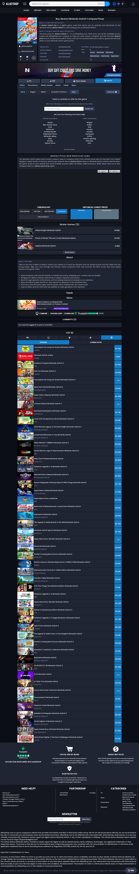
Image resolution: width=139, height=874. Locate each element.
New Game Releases (61, 309)
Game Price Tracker (129, 795)
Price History (33, 85)
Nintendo (104, 807)
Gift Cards (126, 799)
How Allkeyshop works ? (11, 795)
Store (23, 92)
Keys (74, 92)
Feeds (66, 85)
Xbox (102, 798)
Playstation (105, 802)
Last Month (61, 211)
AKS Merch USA (127, 808)
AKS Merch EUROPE (129, 810)
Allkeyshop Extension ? (10, 806)
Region (33, 92)
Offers (22, 85)
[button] (133, 3)
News (74, 85)
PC (90, 47)
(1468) (101, 313)
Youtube (92, 793)
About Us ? (6, 793)
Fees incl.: (111, 92)
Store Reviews (127, 803)
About (58, 85)
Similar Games (46, 85)
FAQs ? (4, 803)
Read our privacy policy (117, 870)
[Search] (107, 3)
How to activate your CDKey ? (13, 801)
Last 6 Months (49, 211)
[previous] (19, 42)
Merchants (63, 795)
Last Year (37, 211)
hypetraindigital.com (66, 50)
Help (132, 870)
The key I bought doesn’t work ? (13, 799)
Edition (43, 92)
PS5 (93, 47)
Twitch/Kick (64, 793)
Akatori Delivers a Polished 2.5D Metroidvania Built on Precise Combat (52, 303)
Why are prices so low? (10, 797)
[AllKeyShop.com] (10, 3)
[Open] (25, 3)
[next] (35, 42)
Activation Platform (59, 92)
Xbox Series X (99, 47)
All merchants (69, 149)
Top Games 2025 (128, 806)
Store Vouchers (127, 793)
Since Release (24, 211)
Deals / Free (126, 801)
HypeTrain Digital (64, 57)
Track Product (43, 217)
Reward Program (128, 797)
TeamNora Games (65, 53)
